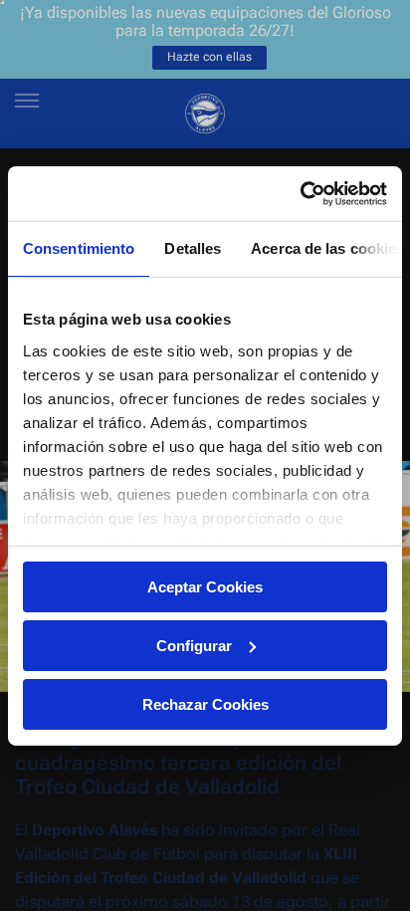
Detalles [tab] (192, 248)
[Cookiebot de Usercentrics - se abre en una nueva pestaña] (300, 193)
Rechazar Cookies (205, 703)
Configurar (194, 645)
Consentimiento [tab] (78, 248)
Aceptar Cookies (205, 586)
